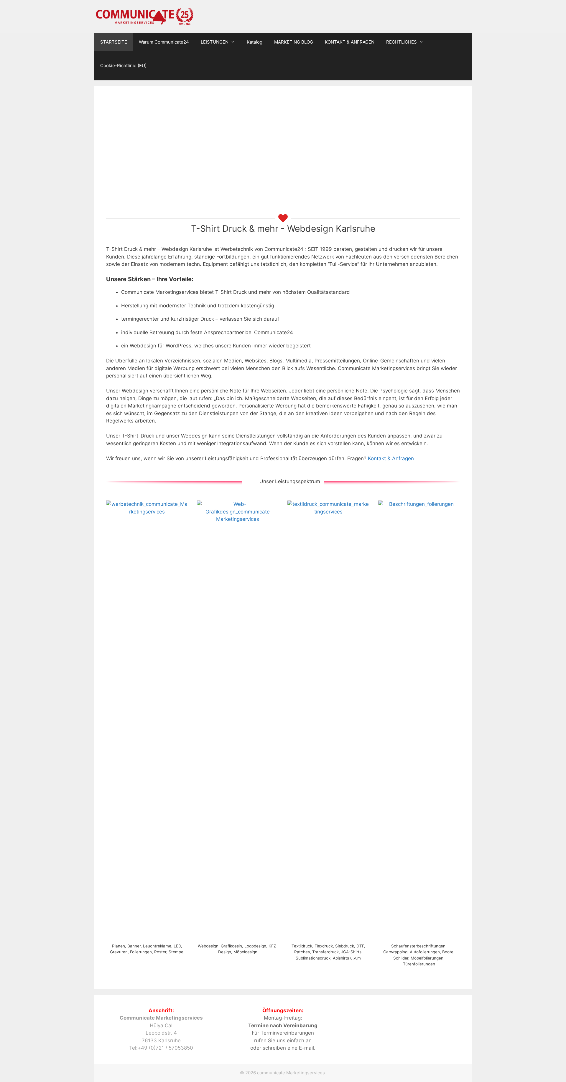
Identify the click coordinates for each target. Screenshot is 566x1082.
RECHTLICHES (401, 42)
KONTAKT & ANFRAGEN (349, 42)
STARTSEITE (113, 42)
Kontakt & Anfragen (391, 458)
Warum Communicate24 (164, 42)
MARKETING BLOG (293, 42)
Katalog (254, 42)
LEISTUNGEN (214, 42)
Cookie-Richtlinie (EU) (123, 65)
